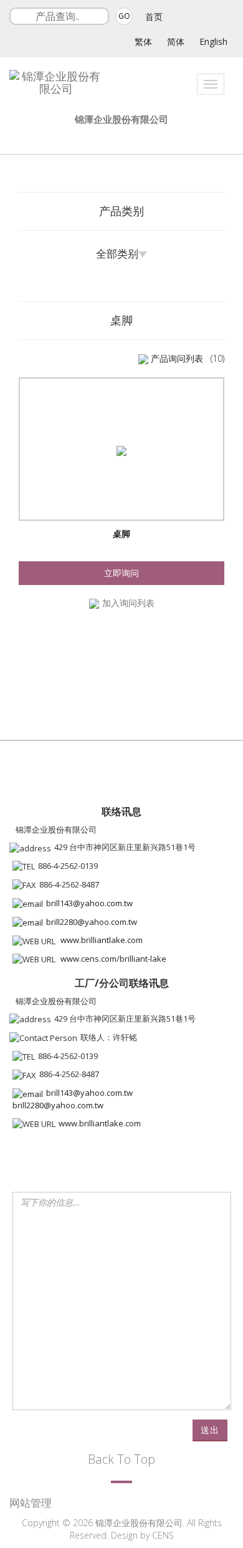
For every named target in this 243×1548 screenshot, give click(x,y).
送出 (210, 1430)
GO (124, 16)
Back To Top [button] (121, 1459)
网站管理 (30, 1503)
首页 (154, 16)
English (213, 41)
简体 (175, 41)
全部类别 (117, 253)
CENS (163, 1535)
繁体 (143, 41)
